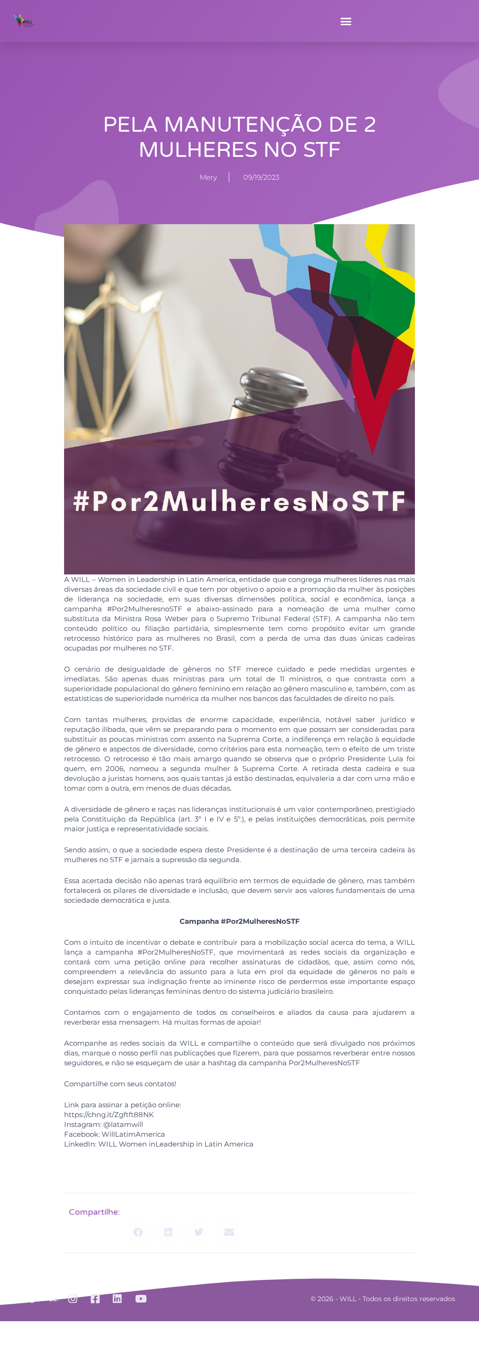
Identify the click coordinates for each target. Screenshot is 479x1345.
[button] (346, 21)
